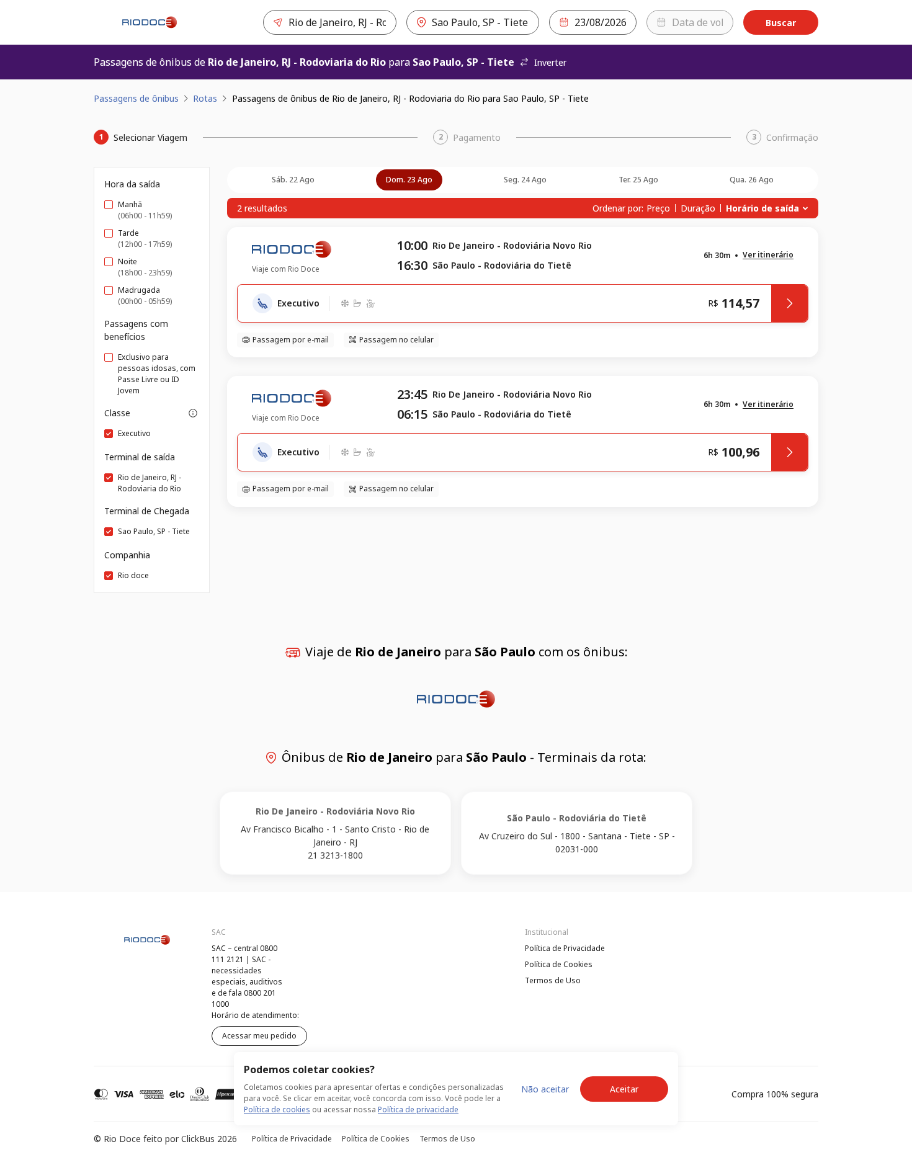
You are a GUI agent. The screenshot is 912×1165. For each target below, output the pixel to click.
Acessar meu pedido (259, 1035)
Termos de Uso (553, 980)
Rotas (205, 98)
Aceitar (624, 1089)
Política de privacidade (418, 1109)
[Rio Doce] (149, 22)
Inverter (550, 62)
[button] (768, 255)
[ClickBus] (128, 946)
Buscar (781, 23)
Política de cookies (277, 1109)
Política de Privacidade (565, 948)
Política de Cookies (558, 964)
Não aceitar (545, 1089)
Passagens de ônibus (136, 98)
